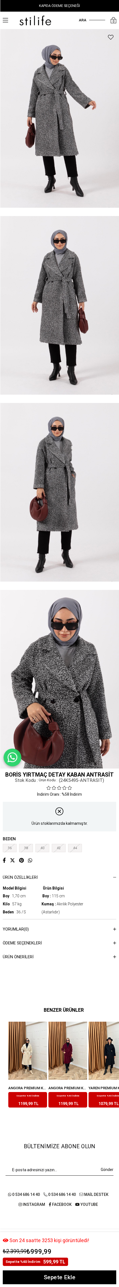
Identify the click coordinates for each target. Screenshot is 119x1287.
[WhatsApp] (12, 757)
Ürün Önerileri (18, 956)
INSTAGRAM (33, 1204)
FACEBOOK (61, 1204)
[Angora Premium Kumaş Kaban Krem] (27, 1051)
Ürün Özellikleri (20, 877)
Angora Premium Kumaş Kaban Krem (27, 1088)
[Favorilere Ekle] (110, 37)
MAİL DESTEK (95, 1194)
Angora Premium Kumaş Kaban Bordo (67, 1088)
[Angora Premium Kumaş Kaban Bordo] (67, 1051)
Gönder (107, 1169)
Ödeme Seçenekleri (22, 943)
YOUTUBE (89, 1204)
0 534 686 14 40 (25, 1194)
